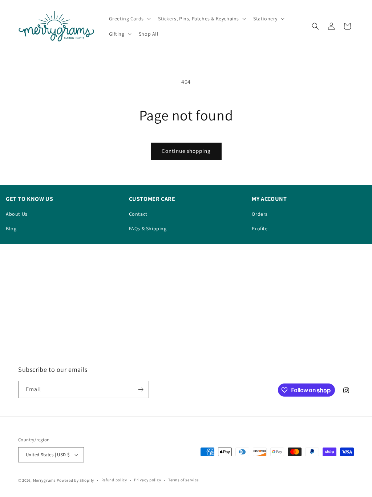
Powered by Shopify (75, 480)
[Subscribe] (141, 389)
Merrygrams (44, 480)
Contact (138, 214)
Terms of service (183, 479)
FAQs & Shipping (148, 228)
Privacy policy (147, 479)
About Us (17, 214)
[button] (129, 18)
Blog (11, 228)
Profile (259, 228)
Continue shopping (186, 150)
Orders (260, 214)
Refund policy (114, 479)
